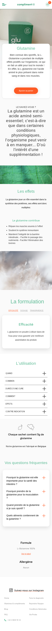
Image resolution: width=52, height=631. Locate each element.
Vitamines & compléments (14, 604)
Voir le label (26, 554)
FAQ (6, 615)
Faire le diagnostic (36, 598)
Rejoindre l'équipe (36, 604)
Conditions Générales (38, 609)
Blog (6, 609)
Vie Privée (33, 615)
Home (6, 598)
